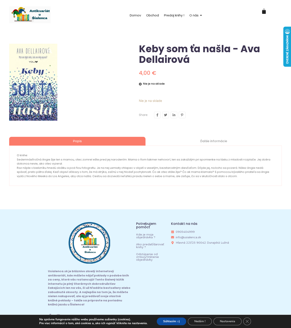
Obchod (152, 15)
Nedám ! (199, 321)
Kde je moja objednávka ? (145, 236)
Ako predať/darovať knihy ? (150, 246)
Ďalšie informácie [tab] (213, 141)
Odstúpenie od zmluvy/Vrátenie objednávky (147, 256)
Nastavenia (227, 321)
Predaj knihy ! (174, 15)
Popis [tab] (77, 141)
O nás (194, 15)
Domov (135, 15)
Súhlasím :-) (171, 321)
